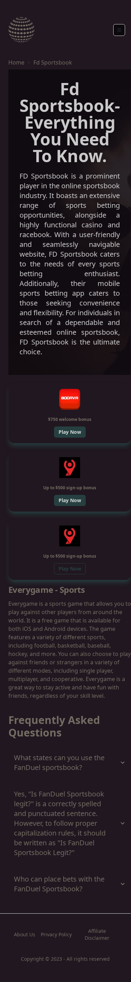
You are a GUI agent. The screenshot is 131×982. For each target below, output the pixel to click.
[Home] (21, 30)
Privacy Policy (56, 934)
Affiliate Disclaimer (97, 934)
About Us (24, 934)
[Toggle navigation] (119, 30)
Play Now (70, 432)
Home (16, 62)
